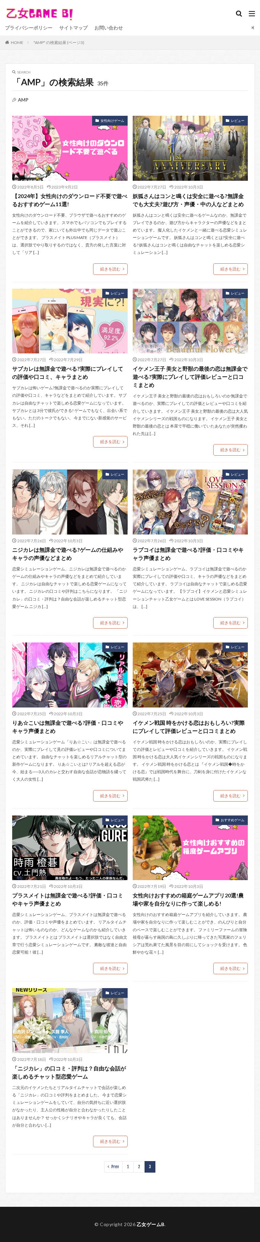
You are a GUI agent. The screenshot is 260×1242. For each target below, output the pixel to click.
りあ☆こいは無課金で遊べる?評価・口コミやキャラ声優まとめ (67, 726)
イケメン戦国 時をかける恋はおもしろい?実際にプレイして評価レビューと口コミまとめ (189, 726)
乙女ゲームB (151, 1224)
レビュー (237, 120)
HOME (17, 42)
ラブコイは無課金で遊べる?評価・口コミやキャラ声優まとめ (188, 553)
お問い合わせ (108, 27)
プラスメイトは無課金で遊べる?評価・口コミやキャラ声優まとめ (67, 899)
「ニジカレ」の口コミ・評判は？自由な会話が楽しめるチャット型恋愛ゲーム (69, 1072)
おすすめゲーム (232, 820)
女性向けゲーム (112, 120)
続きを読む (110, 268)
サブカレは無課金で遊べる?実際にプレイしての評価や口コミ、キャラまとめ (67, 372)
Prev (115, 1166)
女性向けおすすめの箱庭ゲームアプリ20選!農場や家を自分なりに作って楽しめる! (188, 899)
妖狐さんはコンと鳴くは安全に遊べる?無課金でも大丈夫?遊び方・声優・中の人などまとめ (188, 200)
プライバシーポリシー (28, 27)
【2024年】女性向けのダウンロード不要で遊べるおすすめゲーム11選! (69, 200)
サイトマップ (73, 27)
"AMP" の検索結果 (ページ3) (59, 42)
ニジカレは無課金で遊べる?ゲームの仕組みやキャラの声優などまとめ (67, 553)
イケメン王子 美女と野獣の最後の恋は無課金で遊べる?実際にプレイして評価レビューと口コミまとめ (190, 376)
